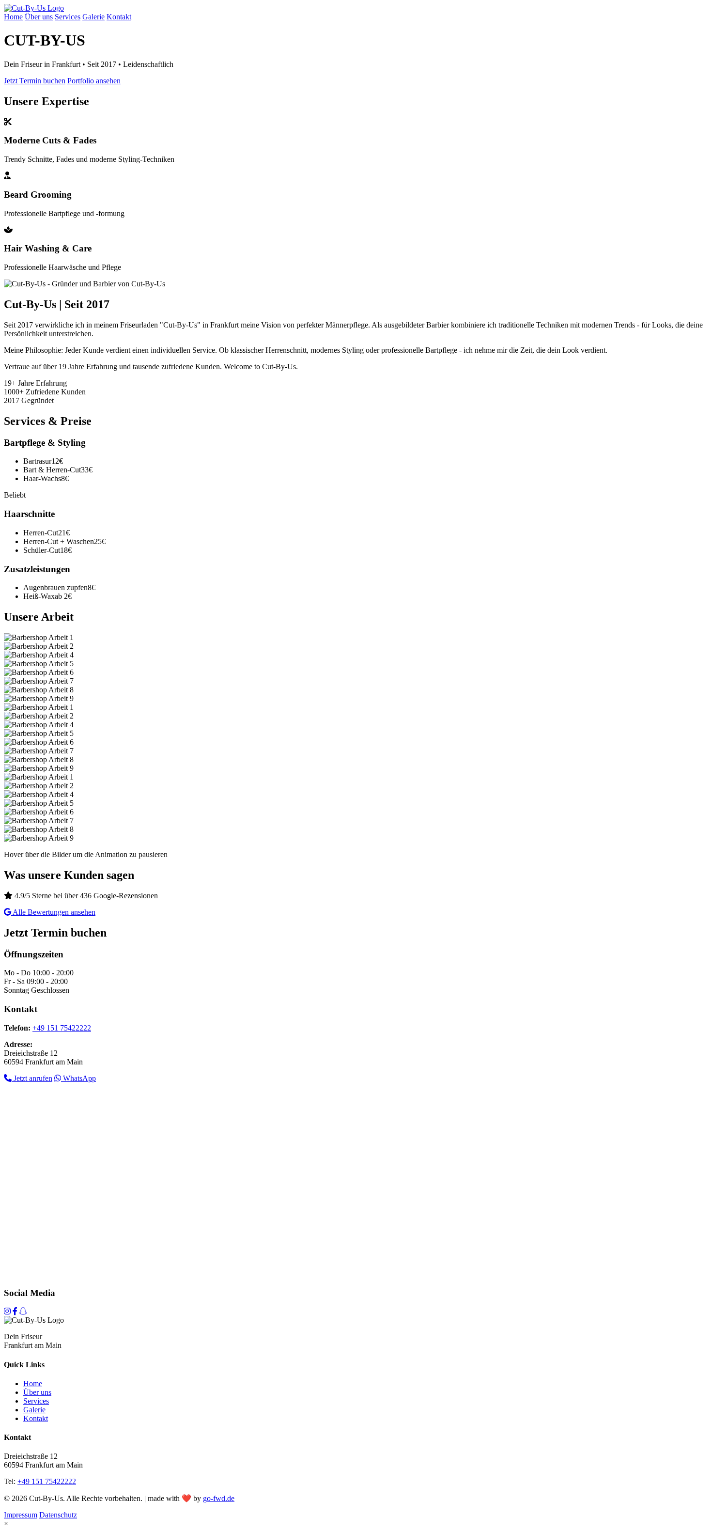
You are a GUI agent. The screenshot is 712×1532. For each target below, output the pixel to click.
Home (13, 17)
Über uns (39, 17)
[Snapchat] (23, 1311)
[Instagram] (7, 1311)
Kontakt (119, 17)
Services (67, 17)
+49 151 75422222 (61, 1028)
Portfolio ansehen (94, 81)
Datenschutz (58, 1515)
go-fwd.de (218, 1498)
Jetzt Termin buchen (34, 81)
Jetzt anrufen (32, 1078)
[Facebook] (15, 1311)
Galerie (93, 17)
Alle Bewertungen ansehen (53, 912)
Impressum (20, 1515)
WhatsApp (78, 1078)
